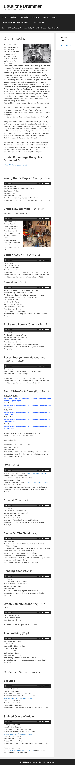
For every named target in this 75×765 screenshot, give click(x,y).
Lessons (54, 17)
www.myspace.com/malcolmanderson (18, 698)
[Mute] (43, 183)
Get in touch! (65, 45)
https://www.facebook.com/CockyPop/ (20, 750)
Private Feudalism (39, 22)
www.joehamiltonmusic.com (36, 473)
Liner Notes (35, 17)
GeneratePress (50, 762)
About (4, 17)
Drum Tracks (24, 17)
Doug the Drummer (23, 6)
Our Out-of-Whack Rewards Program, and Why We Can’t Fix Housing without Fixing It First (31, 28)
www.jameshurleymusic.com (37, 482)
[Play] (6, 183)
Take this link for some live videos (17, 165)
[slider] (47, 183)
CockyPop (12, 17)
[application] (27, 183)
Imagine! (45, 17)
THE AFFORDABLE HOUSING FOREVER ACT (16, 22)
